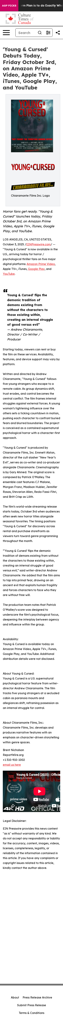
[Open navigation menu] (6, 32)
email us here (12, 764)
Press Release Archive (37, 997)
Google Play (36, 269)
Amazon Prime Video (41, 264)
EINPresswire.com (38, 244)
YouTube (9, 274)
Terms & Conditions (31, 1013)
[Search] (40, 33)
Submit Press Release (31, 1005)
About (15, 997)
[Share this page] (57, 32)
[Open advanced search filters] (48, 33)
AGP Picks (9, 5)
